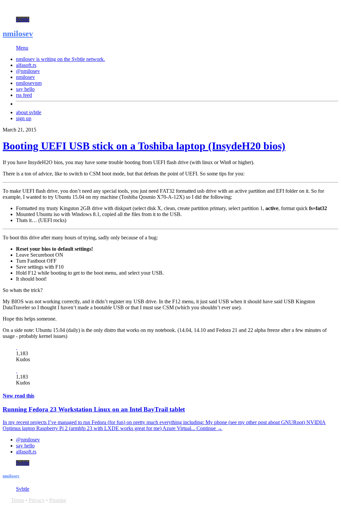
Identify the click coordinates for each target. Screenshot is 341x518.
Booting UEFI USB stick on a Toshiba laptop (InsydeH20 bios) (144, 146)
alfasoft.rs (26, 65)
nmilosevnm (29, 83)
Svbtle (22, 19)
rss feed (24, 95)
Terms (17, 500)
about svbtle (28, 112)
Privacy (37, 500)
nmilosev (18, 33)
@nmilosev (28, 71)
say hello (25, 89)
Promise (57, 500)
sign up (23, 118)
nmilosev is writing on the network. (60, 59)
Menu (22, 48)
